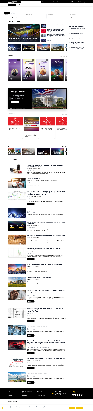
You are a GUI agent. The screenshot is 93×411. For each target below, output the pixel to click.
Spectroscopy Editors (38, 360)
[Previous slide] (10, 98)
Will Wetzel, (30, 168)
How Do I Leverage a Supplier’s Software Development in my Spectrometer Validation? (12, 16)
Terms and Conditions (41, 394)
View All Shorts (63, 56)
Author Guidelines (11, 394)
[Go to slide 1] (11, 108)
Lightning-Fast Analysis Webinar (31, 4)
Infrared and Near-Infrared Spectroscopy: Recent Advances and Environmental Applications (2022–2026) (79, 16)
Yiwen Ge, (30, 345)
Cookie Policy (15, 409)
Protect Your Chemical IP (40, 4)
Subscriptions (39, 392)
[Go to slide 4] (20, 108)
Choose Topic (11, 4)
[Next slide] (65, 98)
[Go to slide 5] (24, 108)
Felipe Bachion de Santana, (45, 180)
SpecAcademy (23, 4)
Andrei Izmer (30, 313)
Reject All (72, 407)
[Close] (91, 408)
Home (69, 401)
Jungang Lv (34, 345)
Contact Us (10, 395)
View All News (37, 387)
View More (87, 12)
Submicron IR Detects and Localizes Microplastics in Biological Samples (57, 16)
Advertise (10, 392)
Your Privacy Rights (41, 395)
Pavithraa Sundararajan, (32, 328)
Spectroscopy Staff (36, 168)
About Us (73, 401)
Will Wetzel (43, 211)
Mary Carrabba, (31, 360)
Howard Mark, (30, 196)
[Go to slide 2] (14, 108)
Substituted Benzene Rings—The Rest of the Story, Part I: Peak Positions (35, 16)
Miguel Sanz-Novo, (31, 211)
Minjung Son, (37, 211)
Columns (58, 1)
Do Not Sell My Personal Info (28, 394)
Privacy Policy (39, 391)
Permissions (24, 395)
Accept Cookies (79, 407)
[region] (46, 408)
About (9, 391)
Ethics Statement (25, 392)
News (78, 401)
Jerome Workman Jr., (36, 180)
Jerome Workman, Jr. (37, 196)
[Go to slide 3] (17, 108)
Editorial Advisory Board (27, 391)
